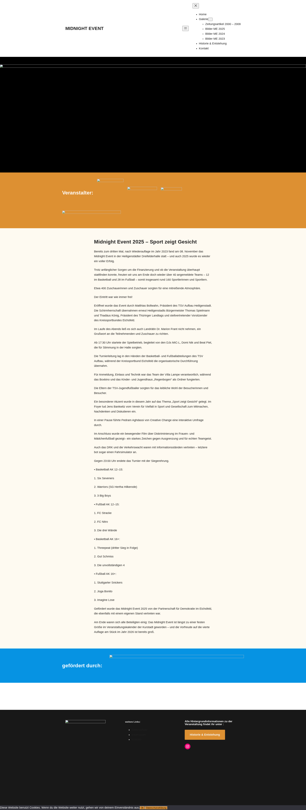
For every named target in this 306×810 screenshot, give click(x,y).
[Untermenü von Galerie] (210, 19)
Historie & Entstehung (205, 734)
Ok (142, 808)
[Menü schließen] (196, 5)
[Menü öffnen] (185, 28)
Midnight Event (84, 28)
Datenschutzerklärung (156, 808)
